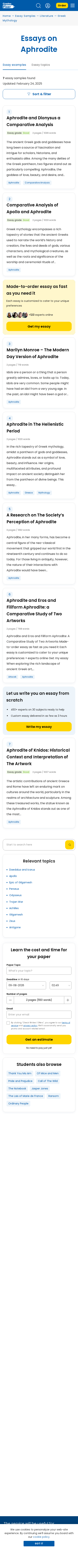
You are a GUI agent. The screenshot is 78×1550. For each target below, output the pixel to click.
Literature (46, 16)
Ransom (53, 1096)
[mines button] (10, 1000)
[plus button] (67, 1000)
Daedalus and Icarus (22, 869)
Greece (29, 492)
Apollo (13, 876)
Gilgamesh (16, 914)
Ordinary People (18, 1103)
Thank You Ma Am (19, 1073)
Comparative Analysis (37, 182)
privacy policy (30, 1025)
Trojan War (16, 902)
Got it (39, 1543)
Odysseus (15, 895)
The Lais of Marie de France (25, 1096)
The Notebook (17, 1088)
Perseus (14, 889)
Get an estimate (39, 1039)
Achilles (14, 908)
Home (7, 16)
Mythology (44, 492)
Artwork (12, 676)
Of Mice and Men (48, 1073)
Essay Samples (25, 16)
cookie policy (41, 1537)
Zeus (12, 921)
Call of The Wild (48, 1081)
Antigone (15, 927)
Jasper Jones (40, 1088)
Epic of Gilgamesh (20, 882)
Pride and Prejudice (20, 1081)
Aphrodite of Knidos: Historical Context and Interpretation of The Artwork (38, 757)
